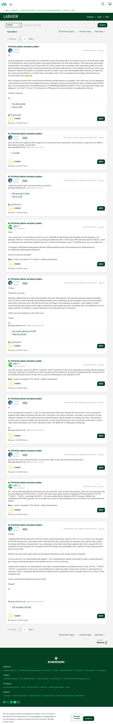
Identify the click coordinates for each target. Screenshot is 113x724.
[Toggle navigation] (15, 4)
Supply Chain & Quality (57, 687)
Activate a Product (49, 695)
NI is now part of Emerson (11, 687)
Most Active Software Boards (49, 10)
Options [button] (101, 50)
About (23, 687)
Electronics (47, 670)
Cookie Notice (49, 716)
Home (7, 10)
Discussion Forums (28, 10)
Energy (55, 670)
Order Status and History (28, 678)
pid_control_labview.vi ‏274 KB (24, 331)
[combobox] (59, 25)
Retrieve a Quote (43, 678)
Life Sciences (79, 670)
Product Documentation (19, 695)
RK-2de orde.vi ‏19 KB (20, 193)
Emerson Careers (32, 687)
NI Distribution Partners (10, 678)
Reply (101, 119)
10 (15, 620)
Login (99, 17)
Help (107, 17)
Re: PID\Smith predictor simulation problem (25, 133)
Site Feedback (79, 695)
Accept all (88, 718)
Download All (16, 115)
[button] (10, 119)
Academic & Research (10, 670)
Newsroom (44, 687)
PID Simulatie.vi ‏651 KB (21, 607)
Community (15, 10)
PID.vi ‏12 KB (17, 197)
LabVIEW (66, 10)
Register (90, 17)
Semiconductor (90, 670)
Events (68, 687)
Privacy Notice (35, 716)
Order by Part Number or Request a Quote (76, 678)
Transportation (101, 670)
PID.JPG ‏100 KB (18, 104)
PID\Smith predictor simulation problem (23, 46)
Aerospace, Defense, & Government (31, 670)
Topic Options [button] (12, 32)
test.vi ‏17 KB (17, 107)
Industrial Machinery (66, 670)
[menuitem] (103, 4)
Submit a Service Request (65, 695)
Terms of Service (55, 678)
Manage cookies (77, 717)
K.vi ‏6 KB (16, 153)
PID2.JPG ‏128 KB (19, 334)
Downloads (6, 695)
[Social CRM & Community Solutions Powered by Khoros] (102, 642)
